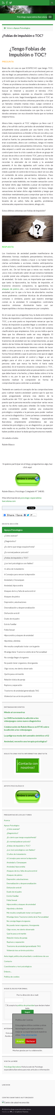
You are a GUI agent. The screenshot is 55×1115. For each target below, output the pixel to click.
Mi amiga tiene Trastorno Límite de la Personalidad (25, 652)
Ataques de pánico (12, 596)
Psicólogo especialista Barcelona (32, 17)
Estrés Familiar (10, 624)
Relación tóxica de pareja (14, 679)
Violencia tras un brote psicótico (18, 696)
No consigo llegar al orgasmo (16, 657)
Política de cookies (11, 977)
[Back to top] (49, 1109)
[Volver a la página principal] (27, 10)
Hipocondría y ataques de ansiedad (19, 635)
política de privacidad (26, 1005)
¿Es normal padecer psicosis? (16, 552)
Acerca (7, 820)
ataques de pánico (10, 289)
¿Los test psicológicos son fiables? (18, 563)
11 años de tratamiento (14, 569)
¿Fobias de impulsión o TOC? (16, 558)
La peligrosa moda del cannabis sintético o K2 (26, 735)
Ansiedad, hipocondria (13, 585)
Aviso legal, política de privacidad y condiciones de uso (26, 956)
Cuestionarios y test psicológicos (18, 966)
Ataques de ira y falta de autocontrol (19, 591)
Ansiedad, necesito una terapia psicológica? (25, 741)
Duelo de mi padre (11, 619)
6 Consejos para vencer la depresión (19, 574)
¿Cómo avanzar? (11, 536)
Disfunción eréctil (11, 613)
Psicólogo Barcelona (12, 1067)
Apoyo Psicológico (22, 28)
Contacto (8, 961)
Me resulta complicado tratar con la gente (22, 646)
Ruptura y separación (13, 685)
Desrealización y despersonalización (19, 608)
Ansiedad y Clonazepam (14, 580)
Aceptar (20, 1041)
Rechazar (30, 1041)
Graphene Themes (21, 1112)
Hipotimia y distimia (12, 641)
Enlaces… (8, 971)
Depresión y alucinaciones (15, 602)
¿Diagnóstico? (10, 541)
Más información (29, 1035)
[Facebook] (7, 2)
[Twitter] (10, 2)
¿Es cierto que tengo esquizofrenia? (19, 547)
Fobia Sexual (9, 630)
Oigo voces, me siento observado (18, 668)
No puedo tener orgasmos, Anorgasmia (21, 663)
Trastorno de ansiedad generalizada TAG (21, 691)
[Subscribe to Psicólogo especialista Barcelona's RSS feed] (3, 2)
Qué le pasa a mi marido (14, 674)
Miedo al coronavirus (14, 712)
